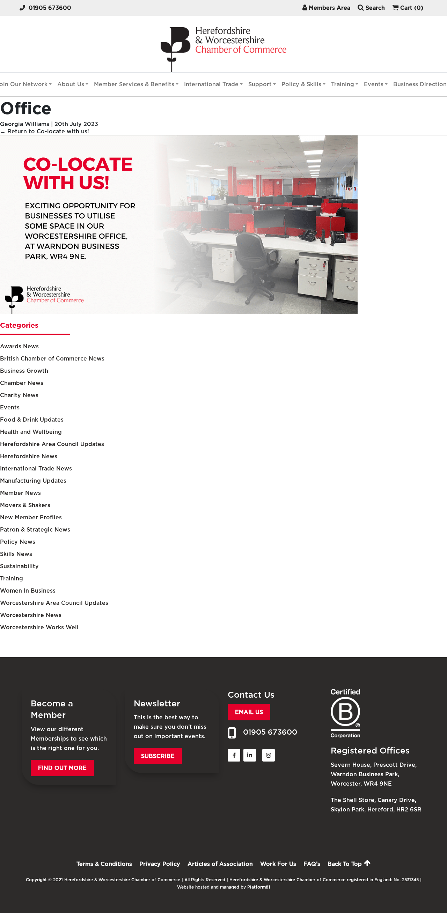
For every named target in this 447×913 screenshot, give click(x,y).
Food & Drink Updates (32, 419)
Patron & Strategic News (35, 529)
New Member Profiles (31, 517)
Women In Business (28, 590)
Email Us (249, 712)
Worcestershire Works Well (39, 627)
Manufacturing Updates (33, 480)
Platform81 (258, 887)
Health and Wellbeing (31, 432)
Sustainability (19, 566)
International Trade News (36, 468)
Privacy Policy (159, 864)
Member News (20, 493)
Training (342, 84)
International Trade (211, 84)
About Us (70, 84)
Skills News (16, 554)
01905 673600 (50, 8)
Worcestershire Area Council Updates (54, 603)
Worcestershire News (30, 615)
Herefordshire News (28, 456)
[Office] (179, 312)
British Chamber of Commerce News (52, 358)
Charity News (19, 395)
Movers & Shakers (25, 505)
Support (260, 84)
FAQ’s (311, 864)
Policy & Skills (301, 84)
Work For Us (278, 864)
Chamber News (21, 383)
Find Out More (62, 768)
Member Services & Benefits (134, 84)
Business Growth (24, 371)
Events (373, 84)
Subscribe (158, 756)
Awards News (19, 346)
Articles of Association (220, 864)
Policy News (17, 542)
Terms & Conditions (104, 864)
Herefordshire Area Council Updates (52, 444)
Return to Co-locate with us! (44, 131)
